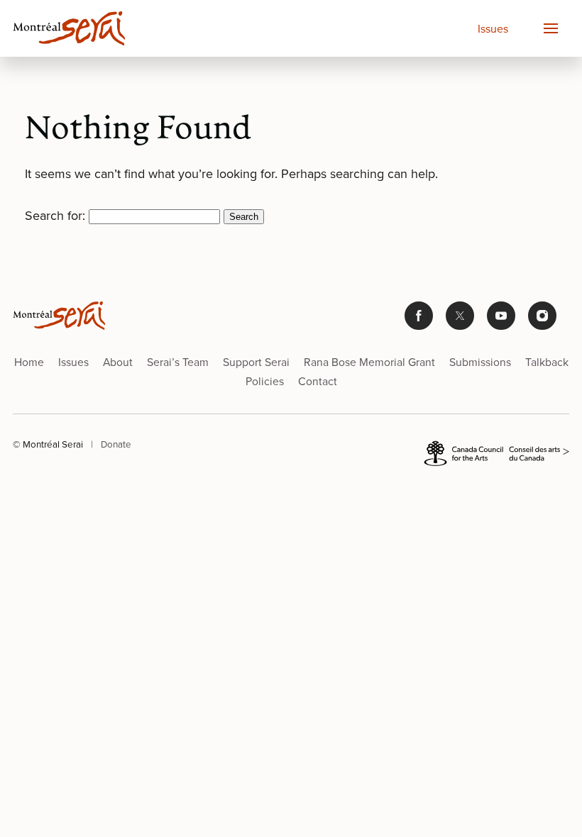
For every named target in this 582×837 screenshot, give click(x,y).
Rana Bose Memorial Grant (369, 362)
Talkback (547, 362)
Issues (493, 28)
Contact (317, 381)
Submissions (480, 362)
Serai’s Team (178, 362)
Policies (265, 381)
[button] (550, 28)
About (118, 362)
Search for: (55, 215)
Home (29, 362)
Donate (116, 443)
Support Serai (256, 362)
